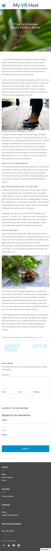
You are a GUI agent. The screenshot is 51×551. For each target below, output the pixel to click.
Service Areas (7, 477)
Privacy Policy (7, 496)
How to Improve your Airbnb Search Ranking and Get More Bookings (12, 348)
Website (37, 392)
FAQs (4, 512)
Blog (4, 474)
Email (19, 392)
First (3, 430)
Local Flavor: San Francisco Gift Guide (38, 346)
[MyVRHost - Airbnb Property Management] (25, 4)
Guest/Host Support (10, 515)
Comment (5, 375)
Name (4, 392)
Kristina (32, 36)
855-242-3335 (8, 531)
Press (4, 480)
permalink (39, 337)
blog (22, 337)
